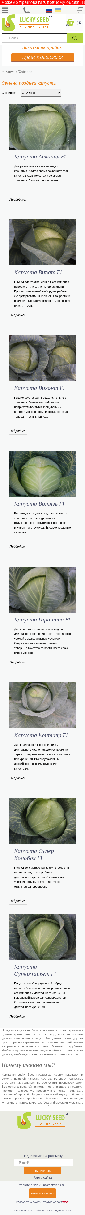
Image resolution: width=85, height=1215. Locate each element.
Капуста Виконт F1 (39, 388)
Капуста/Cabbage (18, 71)
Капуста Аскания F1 (40, 157)
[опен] (5, 10)
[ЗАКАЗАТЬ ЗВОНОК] (26, 10)
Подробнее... (18, 199)
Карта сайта (42, 1177)
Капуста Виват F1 (38, 273)
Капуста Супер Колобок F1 (34, 854)
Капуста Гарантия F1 (42, 620)
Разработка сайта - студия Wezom (39, 1202)
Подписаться (42, 1171)
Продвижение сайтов (29, 1210)
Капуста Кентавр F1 (41, 735)
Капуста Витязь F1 (39, 504)
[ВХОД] (80, 10)
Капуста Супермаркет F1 (35, 970)
